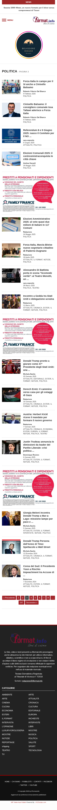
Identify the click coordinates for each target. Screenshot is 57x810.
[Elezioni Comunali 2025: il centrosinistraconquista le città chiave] (11, 159)
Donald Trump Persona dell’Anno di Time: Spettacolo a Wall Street (36, 544)
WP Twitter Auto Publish (18, 802)
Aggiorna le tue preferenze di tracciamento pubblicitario (28, 795)
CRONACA (38, 308)
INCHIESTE (33, 718)
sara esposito (28, 140)
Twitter (23, 785)
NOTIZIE (47, 260)
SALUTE (32, 742)
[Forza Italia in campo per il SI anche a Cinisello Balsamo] (11, 87)
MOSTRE (32, 730)
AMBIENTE (7, 695)
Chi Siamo (16, 782)
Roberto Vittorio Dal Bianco (34, 91)
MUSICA (32, 734)
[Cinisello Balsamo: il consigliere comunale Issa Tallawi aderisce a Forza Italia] (11, 110)
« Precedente (9, 598)
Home (7, 782)
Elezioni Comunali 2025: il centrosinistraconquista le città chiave (38, 156)
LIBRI (30, 726)
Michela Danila (29, 374)
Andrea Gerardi (29, 163)
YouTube (33, 785)
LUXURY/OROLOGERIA (13, 730)
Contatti (37, 782)
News (28, 2)
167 (21, 602)
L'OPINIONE (7, 726)
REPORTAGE (8, 742)
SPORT (31, 746)
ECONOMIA (47, 429)
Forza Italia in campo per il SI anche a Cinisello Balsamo (38, 84)
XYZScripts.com (41, 802)
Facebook (48, 782)
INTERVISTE (28, 533)
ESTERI (46, 308)
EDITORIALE (39, 379)
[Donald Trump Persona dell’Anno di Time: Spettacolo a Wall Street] (11, 547)
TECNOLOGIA (35, 750)
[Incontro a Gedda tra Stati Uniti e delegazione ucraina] (11, 301)
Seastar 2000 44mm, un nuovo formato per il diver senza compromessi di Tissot (28, 9)
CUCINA (6, 706)
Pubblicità (27, 782)
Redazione (27, 232)
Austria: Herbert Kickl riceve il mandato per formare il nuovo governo (37, 417)
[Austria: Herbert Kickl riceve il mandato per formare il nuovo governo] (11, 418)
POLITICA (27, 96)
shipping (5, 746)
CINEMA (6, 702)
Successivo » (31, 602)
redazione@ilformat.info (32, 681)
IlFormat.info (35, 791)
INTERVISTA (8, 722)
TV (3, 754)
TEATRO (35, 288)
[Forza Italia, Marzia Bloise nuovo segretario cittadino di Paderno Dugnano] (11, 250)
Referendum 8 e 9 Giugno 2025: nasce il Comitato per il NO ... (38, 133)
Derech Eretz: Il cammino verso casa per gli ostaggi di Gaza (37, 392)
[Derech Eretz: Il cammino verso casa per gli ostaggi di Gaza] (11, 395)
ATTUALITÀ (27, 145)
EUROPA (34, 431)
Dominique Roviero (31, 455)
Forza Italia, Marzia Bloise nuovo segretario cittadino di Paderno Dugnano (38, 247)
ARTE (31, 695)
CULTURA (33, 706)
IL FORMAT (38, 260)
